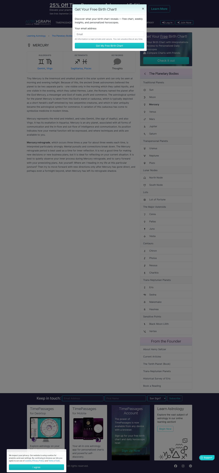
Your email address (85, 28)
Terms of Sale (54, 461)
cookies (28, 461)
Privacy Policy (38, 461)
